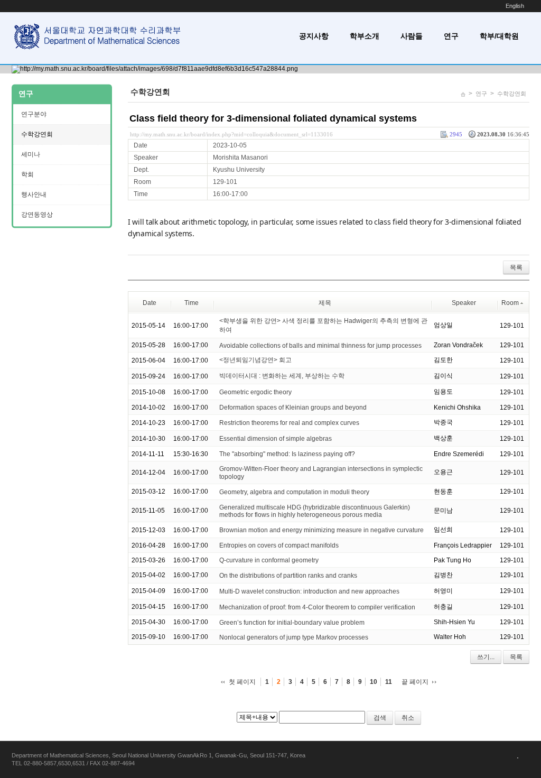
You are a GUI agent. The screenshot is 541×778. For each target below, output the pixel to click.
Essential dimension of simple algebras (275, 438)
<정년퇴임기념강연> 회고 (255, 360)
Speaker (464, 303)
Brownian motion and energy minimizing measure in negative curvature (321, 530)
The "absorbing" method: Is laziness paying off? (287, 454)
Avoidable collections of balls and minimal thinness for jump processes (320, 345)
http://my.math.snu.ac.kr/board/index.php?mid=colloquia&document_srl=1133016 (231, 134)
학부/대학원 (499, 36)
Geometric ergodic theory (255, 392)
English (515, 6)
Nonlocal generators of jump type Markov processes (293, 637)
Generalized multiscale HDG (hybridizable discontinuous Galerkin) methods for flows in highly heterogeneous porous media (314, 510)
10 (373, 682)
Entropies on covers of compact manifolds (279, 545)
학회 (27, 174)
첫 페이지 (242, 682)
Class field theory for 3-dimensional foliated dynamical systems (273, 118)
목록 (516, 267)
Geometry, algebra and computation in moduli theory (294, 492)
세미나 (30, 154)
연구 (451, 36)
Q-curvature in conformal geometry (269, 560)
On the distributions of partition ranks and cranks (288, 575)
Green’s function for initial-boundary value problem (292, 622)
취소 (408, 717)
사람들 (411, 36)
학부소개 (364, 36)
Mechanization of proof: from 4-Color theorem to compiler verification (317, 607)
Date (149, 303)
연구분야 (33, 114)
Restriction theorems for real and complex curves (289, 423)
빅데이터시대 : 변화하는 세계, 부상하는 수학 (281, 375)
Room (510, 303)
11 (388, 682)
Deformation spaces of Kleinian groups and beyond (293, 407)
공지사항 (314, 36)
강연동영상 (37, 214)
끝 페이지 (415, 682)
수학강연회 (511, 93)
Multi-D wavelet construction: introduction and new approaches (309, 591)
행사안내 (33, 194)
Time (191, 303)
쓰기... (486, 657)
